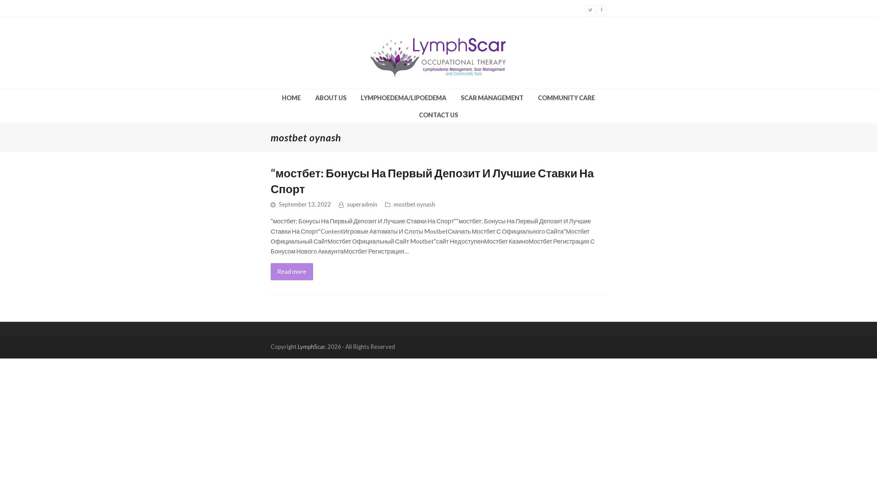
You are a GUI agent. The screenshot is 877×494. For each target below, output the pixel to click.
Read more (291, 271)
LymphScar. (312, 346)
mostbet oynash (414, 204)
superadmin (362, 204)
